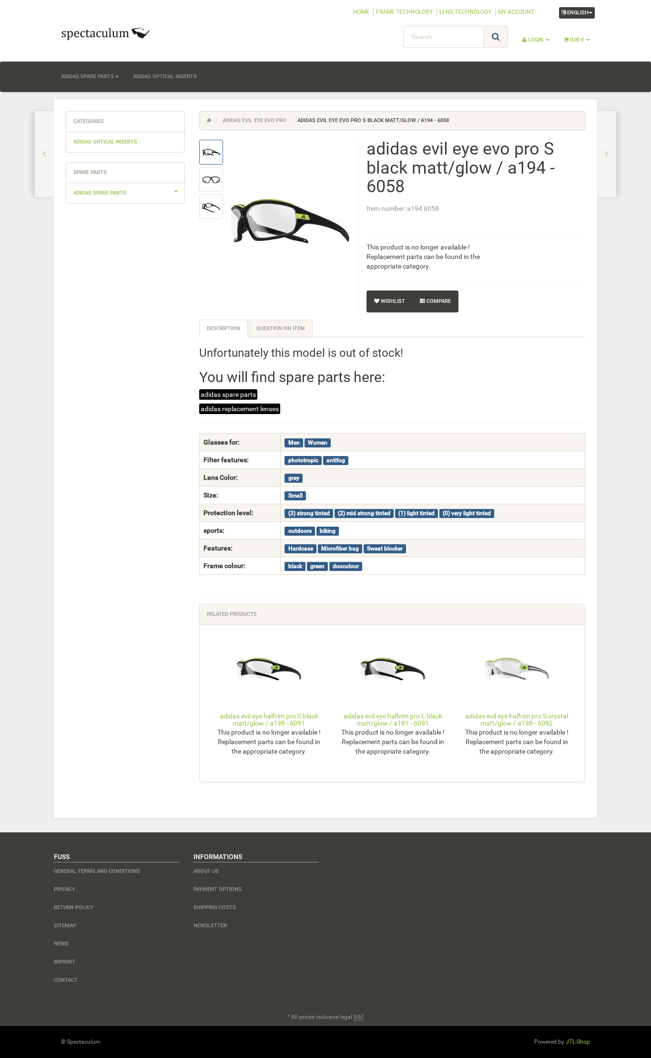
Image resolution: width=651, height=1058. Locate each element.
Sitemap (65, 926)
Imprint (64, 962)
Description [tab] (223, 328)
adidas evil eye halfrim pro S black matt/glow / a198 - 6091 (269, 719)
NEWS (61, 944)
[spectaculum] (139, 33)
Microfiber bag (340, 548)
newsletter (210, 926)
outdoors (300, 531)
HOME (361, 12)
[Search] (496, 36)
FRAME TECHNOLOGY (404, 12)
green (317, 566)
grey (293, 478)
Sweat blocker (385, 548)
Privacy (64, 889)
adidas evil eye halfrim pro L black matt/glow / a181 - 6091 (393, 719)
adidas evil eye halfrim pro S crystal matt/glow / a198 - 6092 (516, 719)
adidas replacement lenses (240, 409)
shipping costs (214, 907)
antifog (335, 460)
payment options (217, 889)
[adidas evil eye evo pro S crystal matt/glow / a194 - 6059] (606, 154)
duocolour (346, 566)
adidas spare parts (87, 76)
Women (317, 442)
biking (328, 531)
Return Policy (73, 907)
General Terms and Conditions (97, 871)
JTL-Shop (578, 1041)
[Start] (209, 120)
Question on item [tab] (280, 328)
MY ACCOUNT (516, 12)
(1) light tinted (416, 513)
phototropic (303, 460)
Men (294, 442)
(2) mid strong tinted (364, 513)
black (295, 566)
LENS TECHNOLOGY (465, 12)
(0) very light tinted (467, 513)
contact (66, 980)
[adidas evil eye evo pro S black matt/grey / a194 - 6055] (44, 154)
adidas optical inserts (165, 76)
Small (295, 495)
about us (206, 871)
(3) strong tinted (309, 513)
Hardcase (300, 548)
